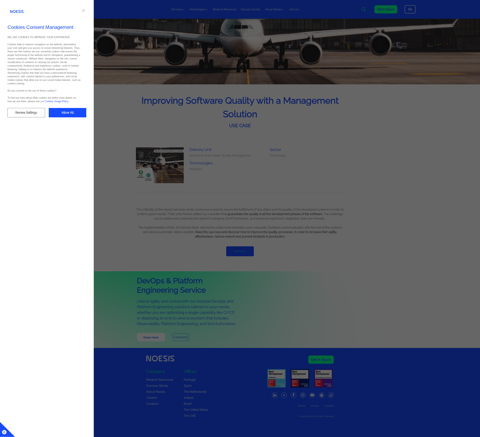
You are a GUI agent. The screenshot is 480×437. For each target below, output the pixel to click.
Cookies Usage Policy (56, 101)
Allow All (68, 112)
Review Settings (26, 112)
